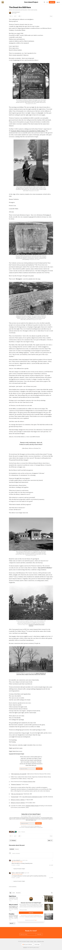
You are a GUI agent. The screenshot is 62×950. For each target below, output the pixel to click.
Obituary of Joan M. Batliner (18, 802)
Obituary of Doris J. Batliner (18, 799)
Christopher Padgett (16, 12)
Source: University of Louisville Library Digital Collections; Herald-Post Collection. (31, 674)
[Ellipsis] (52, 860)
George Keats (14, 796)
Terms (35, 941)
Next (49, 840)
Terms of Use (37, 915)
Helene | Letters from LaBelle (18, 872)
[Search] (44, 2)
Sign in (58, 2)
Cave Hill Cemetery (27, 796)
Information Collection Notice (30, 916)
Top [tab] (10, 892)
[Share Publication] (47, 2)
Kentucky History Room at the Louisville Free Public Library (28, 131)
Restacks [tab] (17, 849)
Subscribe (52, 2)
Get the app (37, 944)
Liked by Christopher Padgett (17, 861)
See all (11, 923)
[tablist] (14, 849)
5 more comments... (13, 886)
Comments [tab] (12, 849)
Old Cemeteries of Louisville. (18, 774)
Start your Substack (28, 944)
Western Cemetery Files (29, 781)
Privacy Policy (40, 916)
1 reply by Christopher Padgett (19, 868)
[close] (43, 897)
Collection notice (40, 941)
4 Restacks (23, 831)
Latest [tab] (13, 892)
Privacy (31, 941)
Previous (14, 840)
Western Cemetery (16, 784)
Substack (25, 947)
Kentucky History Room (32, 805)
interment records (37, 796)
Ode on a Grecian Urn (17, 794)
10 (26, 630)
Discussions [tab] (18, 892)
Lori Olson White (15, 860)
